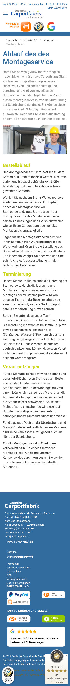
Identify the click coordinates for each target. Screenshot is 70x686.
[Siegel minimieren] (66, 656)
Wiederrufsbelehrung (18, 567)
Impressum (13, 563)
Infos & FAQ (30, 40)
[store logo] (27, 13)
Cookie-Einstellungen (18, 582)
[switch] (8, 680)
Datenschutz (14, 571)
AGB (9, 575)
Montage (49, 40)
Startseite (12, 40)
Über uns (12, 551)
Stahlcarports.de (14, 513)
